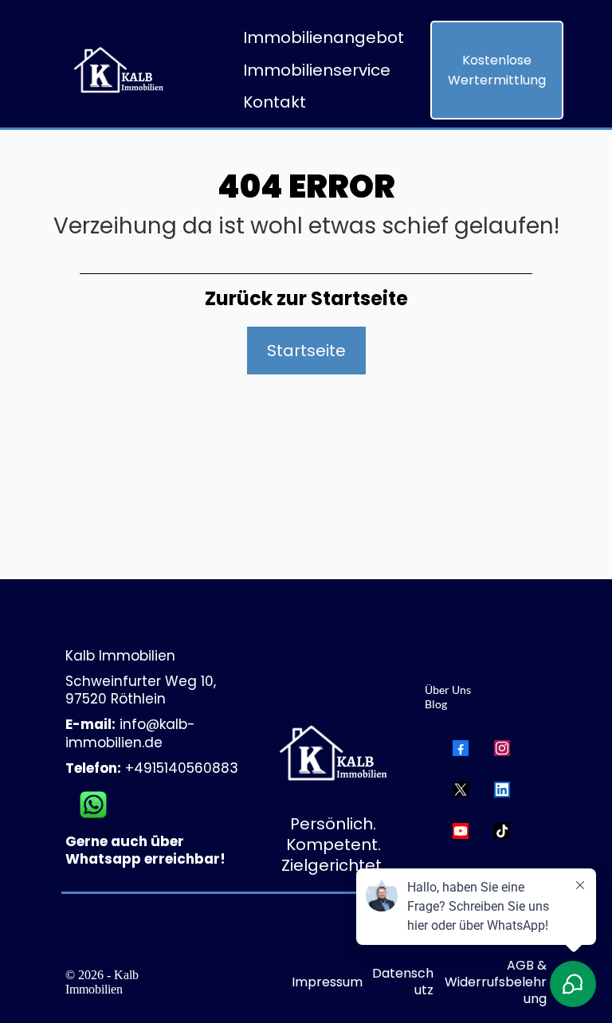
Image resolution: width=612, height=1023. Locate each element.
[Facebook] (460, 748)
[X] (460, 789)
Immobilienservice (316, 70)
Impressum (327, 982)
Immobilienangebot (323, 37)
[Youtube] (460, 831)
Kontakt (274, 102)
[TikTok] (502, 831)
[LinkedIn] (502, 789)
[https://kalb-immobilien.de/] (115, 70)
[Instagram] (502, 748)
